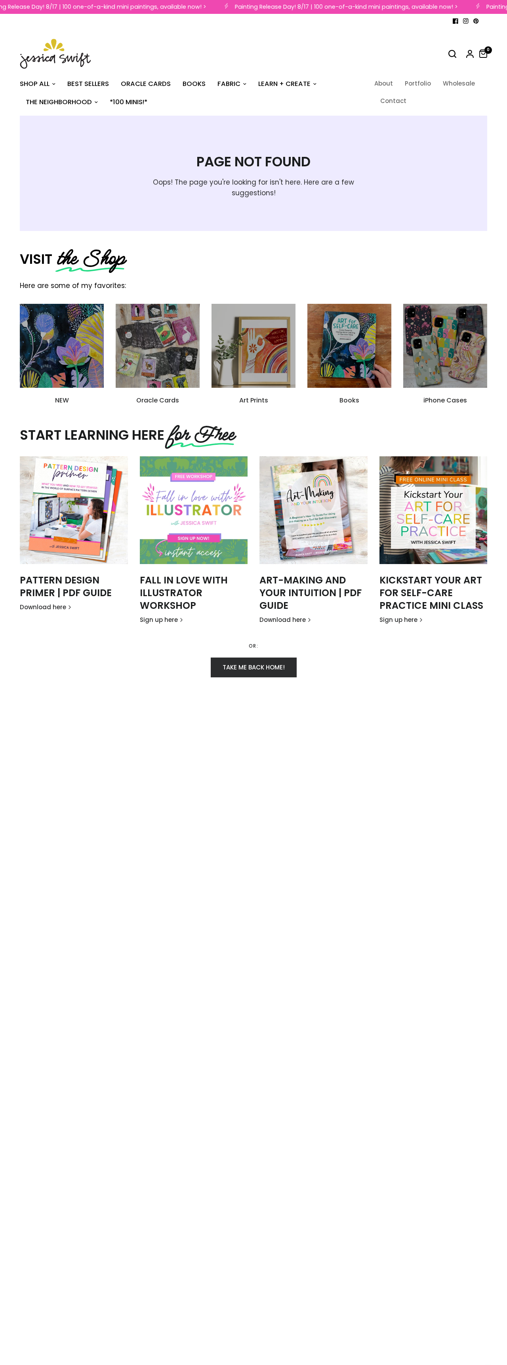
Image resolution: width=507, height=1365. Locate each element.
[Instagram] (466, 21)
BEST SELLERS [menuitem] (88, 83)
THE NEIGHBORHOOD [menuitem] (59, 102)
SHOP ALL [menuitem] (35, 83)
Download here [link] (43, 607)
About (383, 83)
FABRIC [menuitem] (228, 83)
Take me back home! (254, 667)
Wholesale (459, 83)
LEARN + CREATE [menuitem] (284, 83)
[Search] (452, 54)
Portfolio (418, 83)
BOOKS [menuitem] (194, 83)
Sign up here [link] (159, 620)
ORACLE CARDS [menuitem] (146, 83)
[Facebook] (455, 21)
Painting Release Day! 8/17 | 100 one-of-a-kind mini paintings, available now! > (340, 7)
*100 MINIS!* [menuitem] (128, 102)
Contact (393, 101)
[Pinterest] (476, 21)
